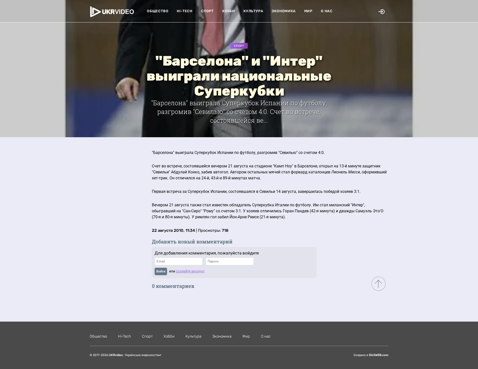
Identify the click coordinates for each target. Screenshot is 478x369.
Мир (308, 11)
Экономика (284, 11)
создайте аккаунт (190, 271)
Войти (160, 271)
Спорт (207, 11)
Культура (253, 11)
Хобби (228, 11)
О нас (327, 11)
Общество (157, 11)
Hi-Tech (184, 11)
